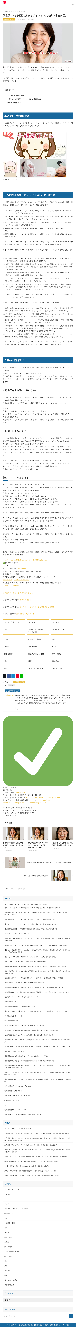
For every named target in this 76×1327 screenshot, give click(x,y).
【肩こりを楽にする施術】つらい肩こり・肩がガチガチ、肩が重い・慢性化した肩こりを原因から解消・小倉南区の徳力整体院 (37, 951)
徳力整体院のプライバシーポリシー (16, 1110)
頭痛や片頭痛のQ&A (11, 1021)
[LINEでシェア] (21, 676)
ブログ (12, 11)
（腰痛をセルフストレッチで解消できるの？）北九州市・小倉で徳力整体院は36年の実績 (33, 978)
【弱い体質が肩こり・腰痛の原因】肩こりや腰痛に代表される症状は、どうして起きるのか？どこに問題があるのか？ (37, 913)
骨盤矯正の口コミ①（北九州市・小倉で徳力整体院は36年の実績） (26, 1056)
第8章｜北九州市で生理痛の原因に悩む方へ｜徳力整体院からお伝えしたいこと (30, 1171)
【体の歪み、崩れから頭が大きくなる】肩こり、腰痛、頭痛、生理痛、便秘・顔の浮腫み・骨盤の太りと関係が (37, 939)
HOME (6, 11)
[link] (17, 708)
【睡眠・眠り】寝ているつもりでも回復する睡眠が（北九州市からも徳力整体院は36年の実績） (36, 945)
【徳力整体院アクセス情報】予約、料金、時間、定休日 (22, 1114)
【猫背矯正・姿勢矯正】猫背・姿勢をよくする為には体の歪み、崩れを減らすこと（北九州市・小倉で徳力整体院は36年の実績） (37, 1066)
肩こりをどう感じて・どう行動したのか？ (18, 1129)
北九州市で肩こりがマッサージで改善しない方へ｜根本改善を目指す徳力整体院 (30, 1145)
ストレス (31, 622)
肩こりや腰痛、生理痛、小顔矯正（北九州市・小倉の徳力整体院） (26, 904)
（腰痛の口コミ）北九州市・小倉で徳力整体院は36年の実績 (24, 983)
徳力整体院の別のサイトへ (26, 613)
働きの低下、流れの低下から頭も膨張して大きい (38, 607)
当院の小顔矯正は (14, 102)
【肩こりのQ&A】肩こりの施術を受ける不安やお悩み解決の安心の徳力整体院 (30, 957)
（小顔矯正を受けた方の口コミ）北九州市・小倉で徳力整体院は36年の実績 (29, 1035)
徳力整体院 (9, 695)
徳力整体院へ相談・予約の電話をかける (18, 593)
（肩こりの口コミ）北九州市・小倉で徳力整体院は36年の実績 (25, 961)
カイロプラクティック (12, 622)
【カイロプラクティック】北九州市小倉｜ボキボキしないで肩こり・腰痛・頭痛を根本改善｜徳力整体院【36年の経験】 (37, 1073)
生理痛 (54, 646)
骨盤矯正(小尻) (57, 668)
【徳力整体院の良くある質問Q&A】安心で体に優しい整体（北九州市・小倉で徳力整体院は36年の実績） (37, 1080)
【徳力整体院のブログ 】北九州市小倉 (17, 1095)
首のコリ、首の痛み (35, 668)
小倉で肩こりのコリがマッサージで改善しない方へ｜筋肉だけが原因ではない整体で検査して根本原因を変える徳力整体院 (37, 1151)
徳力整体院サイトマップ (12, 1100)
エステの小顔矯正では (15, 95)
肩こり (6, 661)
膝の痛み (55, 661)
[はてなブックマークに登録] (13, 676)
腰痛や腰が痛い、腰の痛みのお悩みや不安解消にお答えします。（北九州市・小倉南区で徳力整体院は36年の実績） (37, 972)
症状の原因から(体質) (36, 654)
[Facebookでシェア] (9, 676)
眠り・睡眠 (56, 654)
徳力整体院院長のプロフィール (14, 1091)
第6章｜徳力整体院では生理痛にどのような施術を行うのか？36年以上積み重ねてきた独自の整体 (36, 1156)
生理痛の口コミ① (10, 1002)
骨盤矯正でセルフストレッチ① (14, 1051)
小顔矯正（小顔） (22, 11)
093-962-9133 (23, 568)
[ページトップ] (72, 1323)
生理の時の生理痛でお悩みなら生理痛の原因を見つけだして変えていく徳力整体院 (31, 1161)
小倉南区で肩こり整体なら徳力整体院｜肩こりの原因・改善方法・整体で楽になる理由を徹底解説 (36, 1133)
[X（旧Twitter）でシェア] (4, 676)
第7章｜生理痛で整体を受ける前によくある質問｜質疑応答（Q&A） (26, 1166)
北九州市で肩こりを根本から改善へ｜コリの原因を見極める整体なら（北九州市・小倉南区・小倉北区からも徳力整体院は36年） (37, 1139)
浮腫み (6, 646)
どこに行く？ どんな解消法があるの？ (17, 934)
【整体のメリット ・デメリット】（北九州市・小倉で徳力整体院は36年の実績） (31, 924)
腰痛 (30, 661)
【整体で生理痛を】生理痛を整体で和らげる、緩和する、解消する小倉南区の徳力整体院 (33, 987)
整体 (54, 639)
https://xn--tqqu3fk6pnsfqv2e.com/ (16, 580)
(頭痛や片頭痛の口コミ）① (13, 1016)
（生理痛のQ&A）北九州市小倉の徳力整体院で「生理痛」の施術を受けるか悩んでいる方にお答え (36, 992)
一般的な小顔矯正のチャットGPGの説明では (24, 99)
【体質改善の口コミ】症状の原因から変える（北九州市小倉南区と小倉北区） (30, 919)
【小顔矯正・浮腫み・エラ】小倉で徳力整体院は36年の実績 (24, 1025)
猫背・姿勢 (32, 646)
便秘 (6, 639)
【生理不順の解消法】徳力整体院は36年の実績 (20, 1006)
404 (5, 1105)
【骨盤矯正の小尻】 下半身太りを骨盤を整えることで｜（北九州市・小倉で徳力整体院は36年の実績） (37, 1041)
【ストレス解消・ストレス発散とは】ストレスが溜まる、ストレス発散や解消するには (33, 908)
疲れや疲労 (8, 654)
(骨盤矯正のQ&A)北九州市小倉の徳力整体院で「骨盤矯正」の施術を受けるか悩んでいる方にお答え (37, 1046)
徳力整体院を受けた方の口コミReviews (17, 1086)
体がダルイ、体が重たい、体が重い (36, 630)
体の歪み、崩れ (58, 629)
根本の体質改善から (25, 600)
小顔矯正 (11, 685)
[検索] (71, 1316)
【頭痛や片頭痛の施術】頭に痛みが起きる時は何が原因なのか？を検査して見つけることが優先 (35, 1011)
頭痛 (6, 668)
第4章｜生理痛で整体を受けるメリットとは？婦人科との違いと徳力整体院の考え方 (31, 1175)
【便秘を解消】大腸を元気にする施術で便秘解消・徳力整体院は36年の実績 (29, 1061)
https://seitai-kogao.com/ (12, 585)
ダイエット (56, 622)
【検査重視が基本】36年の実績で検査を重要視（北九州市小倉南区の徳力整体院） (31, 929)
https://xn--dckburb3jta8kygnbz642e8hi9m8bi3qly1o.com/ (25, 560)
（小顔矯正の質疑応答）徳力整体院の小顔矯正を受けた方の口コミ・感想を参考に (31, 1030)
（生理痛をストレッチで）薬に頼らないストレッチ (21, 997)
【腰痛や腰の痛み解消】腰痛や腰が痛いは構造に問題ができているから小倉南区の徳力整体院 (35, 966)
